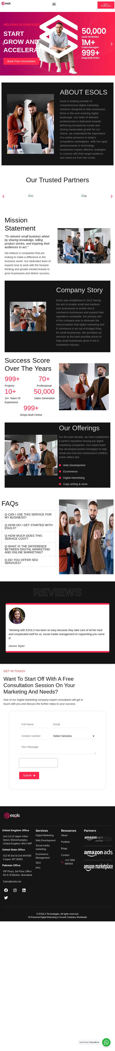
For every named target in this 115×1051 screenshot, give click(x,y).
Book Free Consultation (21, 61)
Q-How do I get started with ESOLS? (29, 526)
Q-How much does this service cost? (23, 537)
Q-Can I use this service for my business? (28, 516)
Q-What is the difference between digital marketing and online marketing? (27, 549)
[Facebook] (6, 890)
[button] (54, 3)
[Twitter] (6, 897)
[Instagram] (15, 890)
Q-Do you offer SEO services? (21, 561)
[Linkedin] (24, 890)
